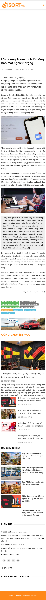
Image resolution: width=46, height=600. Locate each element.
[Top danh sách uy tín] (13, 5)
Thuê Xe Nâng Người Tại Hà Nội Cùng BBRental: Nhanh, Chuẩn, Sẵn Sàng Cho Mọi (32, 470)
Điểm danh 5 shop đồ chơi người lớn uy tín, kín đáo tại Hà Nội (33, 498)
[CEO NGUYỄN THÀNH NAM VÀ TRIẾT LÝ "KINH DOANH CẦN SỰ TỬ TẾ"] (8, 414)
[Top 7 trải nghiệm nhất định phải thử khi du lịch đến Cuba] (11, 458)
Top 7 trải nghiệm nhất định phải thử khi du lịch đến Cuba (32, 456)
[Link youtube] (18, 560)
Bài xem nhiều (10, 448)
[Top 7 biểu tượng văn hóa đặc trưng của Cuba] (11, 487)
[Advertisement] (23, 33)
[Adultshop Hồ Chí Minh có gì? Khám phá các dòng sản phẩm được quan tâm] (8, 427)
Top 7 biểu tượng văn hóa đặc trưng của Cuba (33, 483)
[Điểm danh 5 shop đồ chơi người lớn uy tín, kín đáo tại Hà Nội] (8, 402)
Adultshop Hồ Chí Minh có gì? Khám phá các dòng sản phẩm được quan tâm (30, 426)
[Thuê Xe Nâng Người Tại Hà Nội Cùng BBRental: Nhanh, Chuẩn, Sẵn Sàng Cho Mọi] (11, 473)
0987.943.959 (13, 555)
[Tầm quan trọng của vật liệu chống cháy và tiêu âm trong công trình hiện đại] (23, 355)
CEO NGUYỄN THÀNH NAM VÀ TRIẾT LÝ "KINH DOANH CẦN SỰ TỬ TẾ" (30, 413)
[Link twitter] (8, 560)
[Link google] (13, 560)
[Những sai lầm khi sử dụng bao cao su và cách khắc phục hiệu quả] (11, 512)
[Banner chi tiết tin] (23, 324)
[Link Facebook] (4, 560)
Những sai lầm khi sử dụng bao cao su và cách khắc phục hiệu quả (30, 438)
